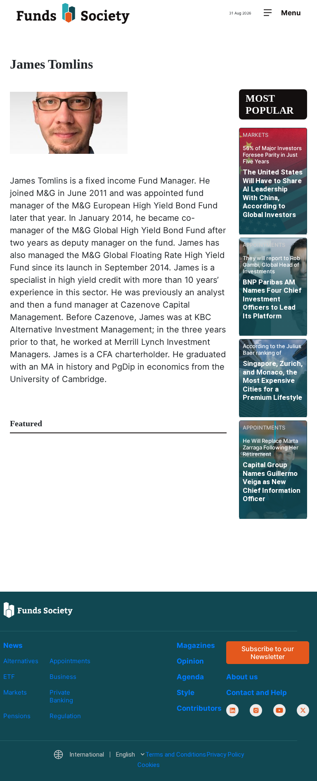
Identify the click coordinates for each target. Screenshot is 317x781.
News (13, 645)
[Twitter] (303, 710)
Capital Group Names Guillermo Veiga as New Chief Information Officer (271, 482)
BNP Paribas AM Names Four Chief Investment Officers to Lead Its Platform (272, 299)
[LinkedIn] (232, 710)
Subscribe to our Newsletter (267, 652)
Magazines (196, 645)
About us (242, 677)
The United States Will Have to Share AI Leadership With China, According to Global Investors (273, 193)
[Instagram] (256, 710)
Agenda (190, 677)
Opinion (190, 661)
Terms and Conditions (175, 754)
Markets (15, 692)
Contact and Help (256, 692)
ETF (9, 677)
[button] (98, 755)
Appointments (70, 661)
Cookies (148, 764)
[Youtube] (279, 710)
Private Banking (61, 696)
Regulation (65, 716)
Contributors (199, 708)
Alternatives (20, 661)
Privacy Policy (225, 754)
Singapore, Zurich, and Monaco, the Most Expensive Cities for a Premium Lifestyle (273, 380)
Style (185, 692)
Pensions (17, 716)
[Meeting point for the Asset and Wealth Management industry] (73, 13)
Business (63, 677)
